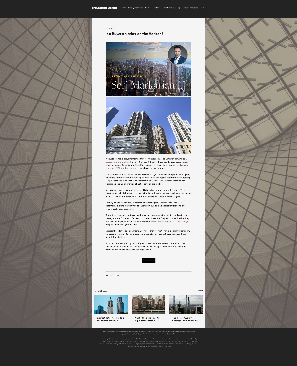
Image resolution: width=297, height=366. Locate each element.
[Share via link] (112, 275)
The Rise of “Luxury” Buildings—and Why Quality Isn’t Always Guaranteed (186, 319)
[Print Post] (118, 275)
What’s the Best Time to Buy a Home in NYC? (146, 319)
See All (200, 291)
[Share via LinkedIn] (107, 275)
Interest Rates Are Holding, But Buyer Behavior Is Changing (110, 319)
